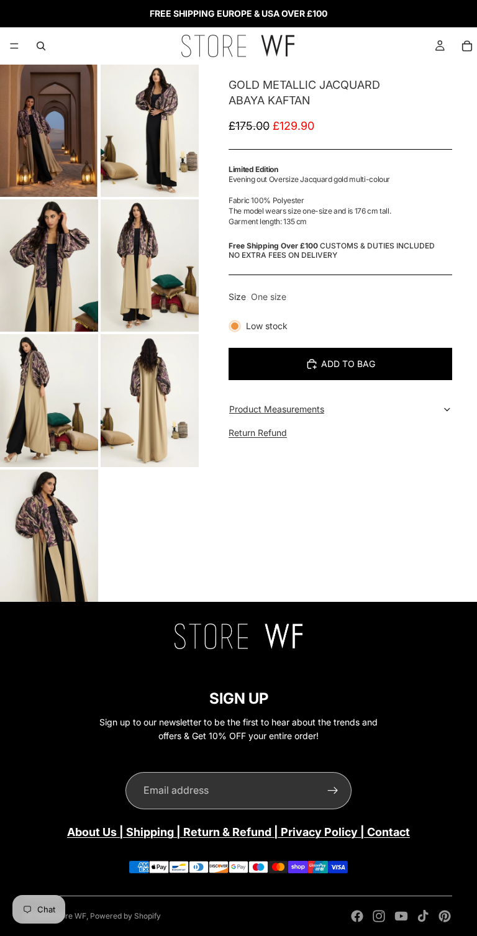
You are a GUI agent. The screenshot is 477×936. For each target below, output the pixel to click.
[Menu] (14, 46)
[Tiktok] (423, 916)
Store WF (69, 915)
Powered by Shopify (125, 915)
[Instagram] (378, 916)
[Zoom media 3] (49, 265)
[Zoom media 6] (150, 400)
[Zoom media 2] (150, 131)
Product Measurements (276, 409)
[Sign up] (333, 791)
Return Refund (258, 432)
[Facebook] (357, 916)
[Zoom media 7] (49, 536)
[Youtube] (401, 916)
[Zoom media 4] (150, 265)
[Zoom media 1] (49, 131)
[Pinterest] (444, 916)
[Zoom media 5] (49, 400)
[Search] (41, 46)
